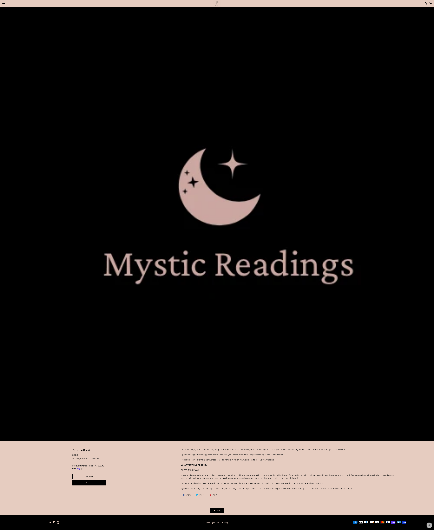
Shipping (76, 458)
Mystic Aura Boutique (220, 523)
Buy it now (89, 483)
